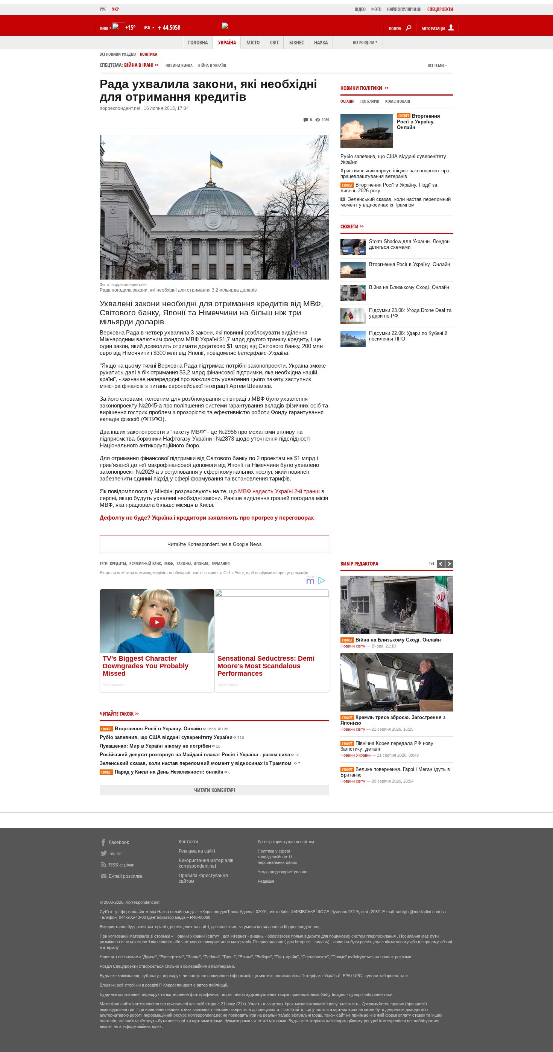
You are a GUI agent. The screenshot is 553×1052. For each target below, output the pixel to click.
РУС (103, 9)
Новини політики (361, 87)
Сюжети (349, 226)
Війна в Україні (212, 65)
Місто (253, 42)
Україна (227, 42)
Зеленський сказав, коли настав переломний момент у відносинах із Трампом (200, 763)
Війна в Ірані (175, 64)
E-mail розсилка (126, 876)
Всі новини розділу (118, 54)
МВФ (168, 563)
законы (183, 563)
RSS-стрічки (122, 865)
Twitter (115, 853)
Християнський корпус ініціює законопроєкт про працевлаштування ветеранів (394, 173)
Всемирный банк (145, 563)
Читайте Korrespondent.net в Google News (214, 544)
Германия (221, 563)
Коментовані (397, 101)
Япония (201, 563)
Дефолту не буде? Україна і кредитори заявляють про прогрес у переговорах (207, 517)
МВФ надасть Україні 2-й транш (279, 491)
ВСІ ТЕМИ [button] (436, 65)
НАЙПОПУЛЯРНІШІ (404, 9)
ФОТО (376, 9)
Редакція (266, 881)
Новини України (355, 755)
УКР (115, 9)
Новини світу (352, 646)
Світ (274, 42)
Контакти (188, 841)
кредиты (118, 563)
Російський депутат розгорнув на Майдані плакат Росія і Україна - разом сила (199, 754)
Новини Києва (179, 65)
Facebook (119, 842)
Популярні (369, 101)
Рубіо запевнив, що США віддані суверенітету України (172, 737)
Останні (347, 101)
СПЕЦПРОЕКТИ (440, 9)
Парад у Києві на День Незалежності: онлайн (166, 772)
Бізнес (296, 42)
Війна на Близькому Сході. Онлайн (409, 287)
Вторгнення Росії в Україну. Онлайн (164, 728)
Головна (198, 42)
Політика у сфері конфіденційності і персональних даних (277, 857)
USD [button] (147, 27)
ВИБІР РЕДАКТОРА (359, 563)
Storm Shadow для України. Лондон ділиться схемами (409, 244)
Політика (148, 54)
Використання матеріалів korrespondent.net (206, 863)
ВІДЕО (360, 9)
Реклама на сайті (197, 851)
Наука (321, 42)
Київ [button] (104, 28)
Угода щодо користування (282, 872)
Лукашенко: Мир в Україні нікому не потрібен (160, 746)
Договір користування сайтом (286, 841)
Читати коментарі (214, 790)
